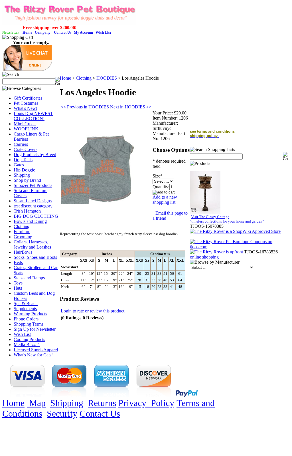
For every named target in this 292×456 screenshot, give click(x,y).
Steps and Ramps (29, 277)
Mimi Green (25, 123)
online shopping (204, 257)
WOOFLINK (26, 128)
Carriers (21, 144)
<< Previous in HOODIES (85, 106)
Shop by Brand (27, 180)
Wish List (22, 334)
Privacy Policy (146, 403)
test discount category (33, 205)
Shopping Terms (28, 324)
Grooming (23, 236)
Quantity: (161, 186)
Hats (18, 288)
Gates (19, 164)
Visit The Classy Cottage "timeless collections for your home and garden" (227, 219)
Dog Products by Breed (35, 154)
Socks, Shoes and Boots (35, 257)
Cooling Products (29, 339)
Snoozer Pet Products (33, 185)
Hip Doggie (24, 170)
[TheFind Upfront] (216, 251)
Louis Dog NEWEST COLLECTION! (33, 116)
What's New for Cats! (33, 354)
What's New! (25, 108)
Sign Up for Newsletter (35, 329)
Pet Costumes (26, 103)
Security (62, 413)
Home (65, 78)
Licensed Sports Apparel (36, 349)
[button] (27, 69)
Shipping (22, 175)
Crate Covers (25, 149)
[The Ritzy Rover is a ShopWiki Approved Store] (235, 231)
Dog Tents (23, 159)
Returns (102, 403)
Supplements (25, 308)
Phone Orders (26, 318)
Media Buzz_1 (27, 344)
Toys (18, 283)
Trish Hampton (27, 211)
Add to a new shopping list (165, 200)
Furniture (22, 231)
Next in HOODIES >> (130, 106)
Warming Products (30, 313)
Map (36, 403)
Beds (18, 262)
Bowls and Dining (30, 221)
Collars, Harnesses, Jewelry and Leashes (32, 244)
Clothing (21, 226)
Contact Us (100, 413)
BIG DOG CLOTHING (36, 216)
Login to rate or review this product (92, 310)
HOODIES (106, 78)
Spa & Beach (26, 303)
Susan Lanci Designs (33, 200)
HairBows (23, 252)
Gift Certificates (28, 98)
